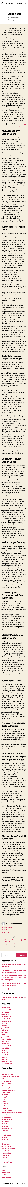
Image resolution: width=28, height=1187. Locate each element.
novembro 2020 (6, 1064)
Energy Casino (6, 1097)
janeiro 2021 (5, 1059)
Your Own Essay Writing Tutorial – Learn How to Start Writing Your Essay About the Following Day (13, 978)
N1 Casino (4, 1130)
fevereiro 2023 (6, 1010)
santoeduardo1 (16, 17)
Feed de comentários (8, 1175)
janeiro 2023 (5, 1012)
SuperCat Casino (6, 1151)
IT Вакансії (5, 1108)
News (3, 1133)
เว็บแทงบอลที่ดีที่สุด (7, 927)
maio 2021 (4, 1055)
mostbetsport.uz (6, 1128)
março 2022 (5, 1034)
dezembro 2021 (6, 1039)
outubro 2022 (5, 1019)
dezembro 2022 (6, 1014)
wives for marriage (7, 1160)
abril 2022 (4, 1032)
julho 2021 (4, 1050)
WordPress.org (6, 1177)
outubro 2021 (5, 1043)
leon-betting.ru (6, 1115)
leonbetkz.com (6, 1117)
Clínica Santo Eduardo (14, 3)
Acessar (4, 1170)
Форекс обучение (7, 1162)
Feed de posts (5, 1172)
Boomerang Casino (7, 1088)
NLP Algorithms (6, 1135)
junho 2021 (4, 1052)
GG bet (3, 1099)
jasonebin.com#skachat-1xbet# (11, 1112)
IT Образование (6, 1110)
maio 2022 (4, 1030)
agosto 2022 (5, 1023)
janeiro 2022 (5, 1037)
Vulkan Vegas (5, 1155)
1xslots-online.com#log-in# (10, 1076)
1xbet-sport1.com (7, 1074)
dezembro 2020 (6, 1061)
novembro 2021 (6, 1041)
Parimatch (4, 1137)
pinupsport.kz (5, 1144)
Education (4, 1094)
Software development (8, 1148)
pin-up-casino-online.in (8, 1142)
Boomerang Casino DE (8, 1090)
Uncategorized (6, 1153)
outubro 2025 (5, 1007)
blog (2, 1085)
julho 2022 (4, 1025)
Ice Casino (4, 1106)
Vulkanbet (4, 1157)
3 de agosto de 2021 (15, 20)
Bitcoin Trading (6, 1083)
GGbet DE (4, 1103)
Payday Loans (5, 1139)
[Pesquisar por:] (8, 955)
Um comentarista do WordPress (11, 997)
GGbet (3, 1101)
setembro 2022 (6, 1021)
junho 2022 (5, 1028)
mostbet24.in (5, 1126)
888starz (4, 1079)
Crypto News (5, 1092)
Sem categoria (14, 10)
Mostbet (4, 1124)
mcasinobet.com (6, 1119)
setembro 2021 (6, 1046)
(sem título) (5, 989)
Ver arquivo (5, 932)
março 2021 (5, 1057)
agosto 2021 (5, 1048)
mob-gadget (5, 1121)
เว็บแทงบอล (4, 929)
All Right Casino (6, 1081)
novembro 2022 (6, 1016)
